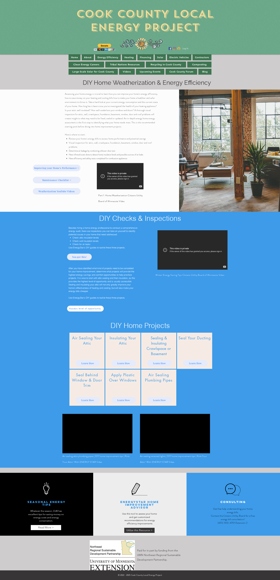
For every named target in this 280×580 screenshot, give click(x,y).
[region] (87, 351)
